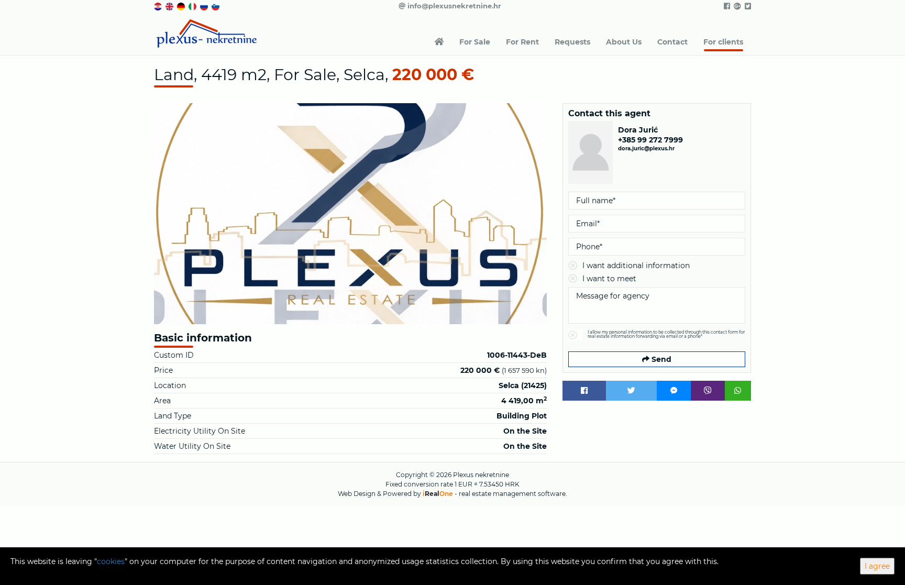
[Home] (438, 42)
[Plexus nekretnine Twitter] (747, 6)
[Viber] (708, 391)
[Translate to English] (170, 5)
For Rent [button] (522, 42)
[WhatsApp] (738, 391)
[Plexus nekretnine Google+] (736, 6)
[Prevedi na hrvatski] (158, 5)
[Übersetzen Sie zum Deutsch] (181, 5)
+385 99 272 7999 (650, 140)
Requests (572, 42)
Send (660, 359)
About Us (624, 42)
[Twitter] (631, 391)
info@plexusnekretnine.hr (453, 6)
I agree (877, 566)
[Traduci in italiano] (193, 5)
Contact (672, 42)
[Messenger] (674, 391)
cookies (111, 561)
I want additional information (636, 265)
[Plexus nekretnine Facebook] (726, 6)
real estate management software (512, 494)
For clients (723, 42)
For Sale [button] (474, 42)
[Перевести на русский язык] (204, 5)
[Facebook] (584, 391)
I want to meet (609, 278)
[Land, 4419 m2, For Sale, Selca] (350, 213)
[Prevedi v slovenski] (216, 5)
